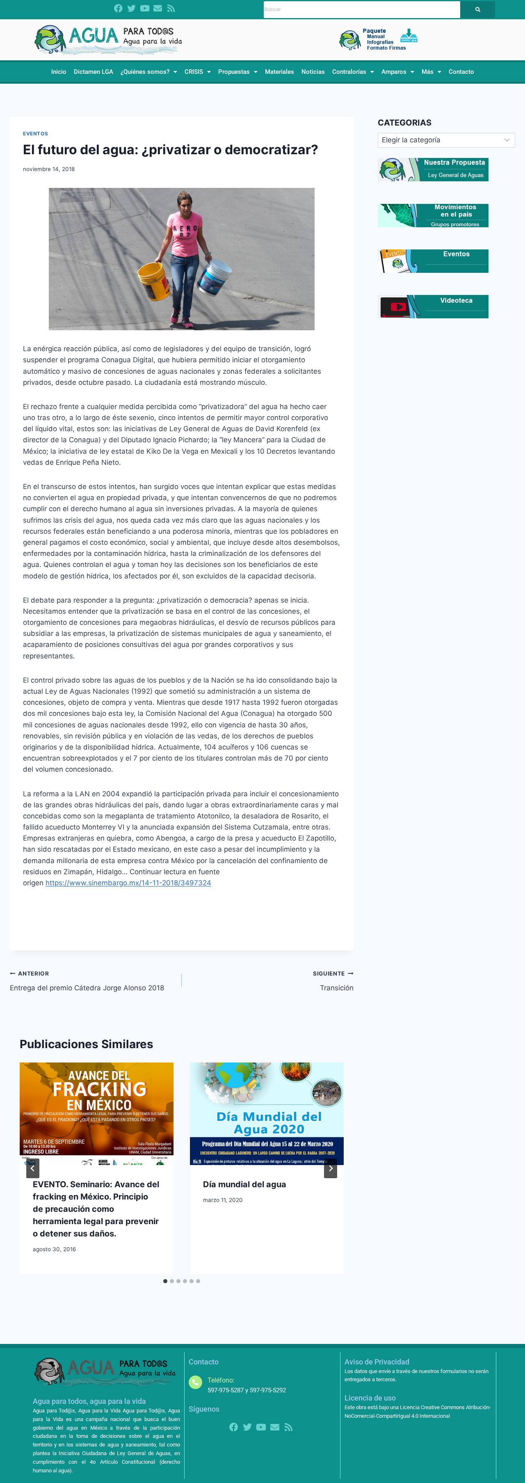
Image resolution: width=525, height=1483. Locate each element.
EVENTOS (35, 133)
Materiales (279, 71)
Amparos (393, 71)
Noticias (313, 71)
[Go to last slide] (32, 1168)
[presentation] (96, 1114)
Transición (333, 981)
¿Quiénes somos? (145, 71)
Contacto (461, 71)
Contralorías (349, 71)
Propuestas (234, 71)
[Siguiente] (330, 1168)
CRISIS (194, 71)
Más (428, 71)
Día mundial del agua (244, 1184)
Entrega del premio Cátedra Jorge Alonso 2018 (87, 981)
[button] (149, 72)
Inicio (58, 71)
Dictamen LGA (93, 71)
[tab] (165, 1281)
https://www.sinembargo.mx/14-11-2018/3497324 (128, 883)
